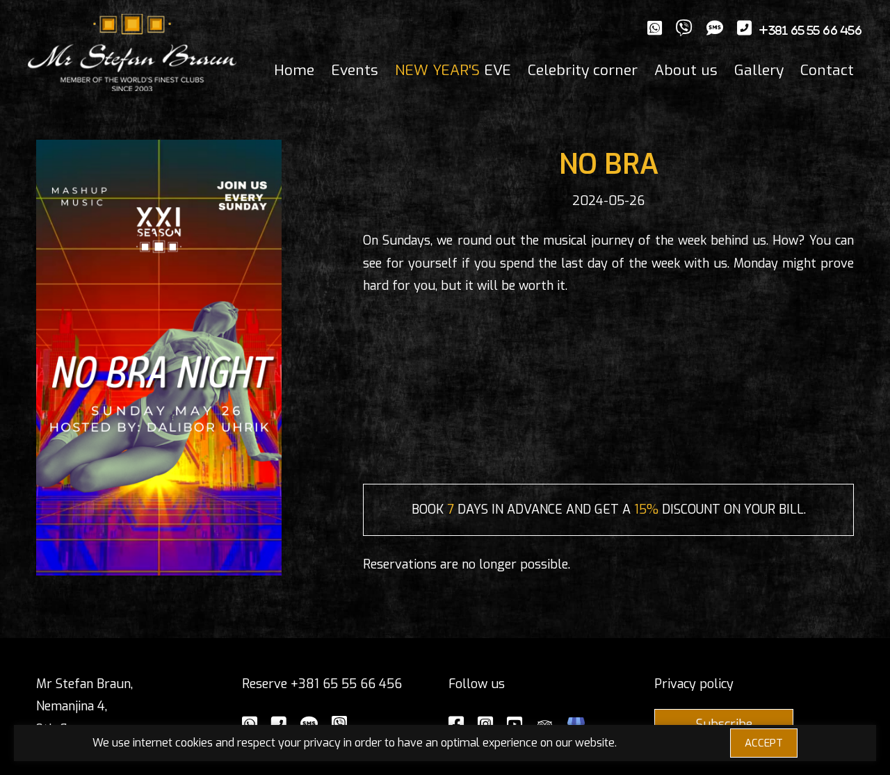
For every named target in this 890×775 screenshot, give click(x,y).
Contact (827, 70)
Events (354, 70)
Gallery (759, 70)
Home (294, 70)
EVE (453, 70)
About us (686, 70)
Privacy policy (694, 684)
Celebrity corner (583, 70)
